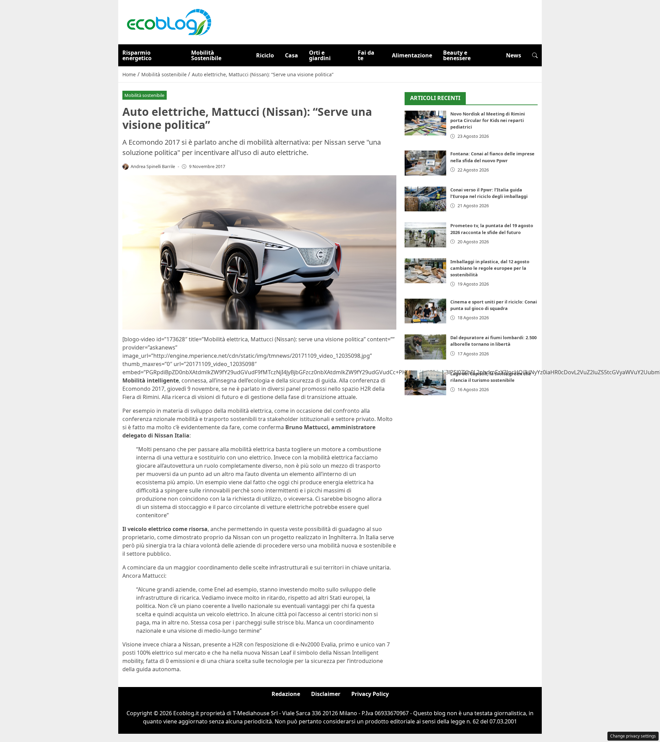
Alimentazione (412, 55)
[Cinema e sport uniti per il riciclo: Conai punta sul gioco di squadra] (425, 311)
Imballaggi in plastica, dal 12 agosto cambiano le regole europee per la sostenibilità (489, 268)
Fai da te (366, 55)
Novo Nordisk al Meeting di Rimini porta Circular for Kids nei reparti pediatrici (487, 120)
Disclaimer (325, 694)
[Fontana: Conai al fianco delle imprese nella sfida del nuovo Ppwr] (425, 163)
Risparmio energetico (137, 55)
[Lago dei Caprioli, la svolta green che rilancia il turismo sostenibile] (425, 383)
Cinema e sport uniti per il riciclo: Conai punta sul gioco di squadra (493, 305)
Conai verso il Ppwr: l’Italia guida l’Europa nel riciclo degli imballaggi (489, 193)
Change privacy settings (633, 736)
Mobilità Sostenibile (206, 55)
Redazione (286, 694)
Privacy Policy (370, 694)
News (513, 55)
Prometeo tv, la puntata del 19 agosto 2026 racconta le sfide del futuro (491, 228)
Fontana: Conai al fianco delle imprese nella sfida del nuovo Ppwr (492, 157)
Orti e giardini (320, 55)
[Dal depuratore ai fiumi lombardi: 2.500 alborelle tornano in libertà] (425, 346)
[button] (535, 55)
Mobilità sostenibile (144, 95)
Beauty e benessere (457, 55)
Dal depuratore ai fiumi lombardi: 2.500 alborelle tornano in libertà (493, 340)
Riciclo (265, 55)
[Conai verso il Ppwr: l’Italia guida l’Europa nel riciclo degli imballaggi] (425, 199)
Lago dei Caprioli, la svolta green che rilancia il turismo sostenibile (490, 376)
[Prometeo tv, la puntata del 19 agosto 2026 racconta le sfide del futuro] (425, 234)
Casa (291, 55)
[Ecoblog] (168, 21)
